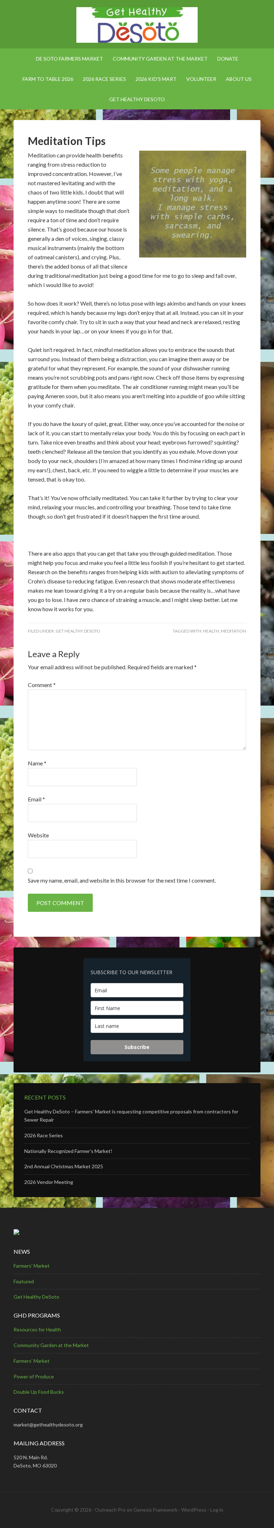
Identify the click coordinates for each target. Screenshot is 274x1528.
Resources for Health (37, 1329)
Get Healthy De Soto (137, 25)
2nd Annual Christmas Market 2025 (63, 1166)
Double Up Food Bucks (39, 1392)
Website (38, 835)
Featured (24, 1281)
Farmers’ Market (32, 1361)
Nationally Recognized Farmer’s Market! (68, 1151)
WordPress (194, 1510)
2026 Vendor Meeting (48, 1182)
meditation (233, 631)
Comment (42, 684)
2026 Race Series (43, 1135)
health (211, 631)
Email (36, 799)
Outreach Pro (110, 1510)
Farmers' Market (32, 1266)
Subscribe (137, 1047)
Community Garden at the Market (51, 1345)
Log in (216, 1510)
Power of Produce (34, 1376)
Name (37, 763)
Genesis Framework (155, 1510)
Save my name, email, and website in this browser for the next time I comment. (122, 880)
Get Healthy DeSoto (78, 631)
